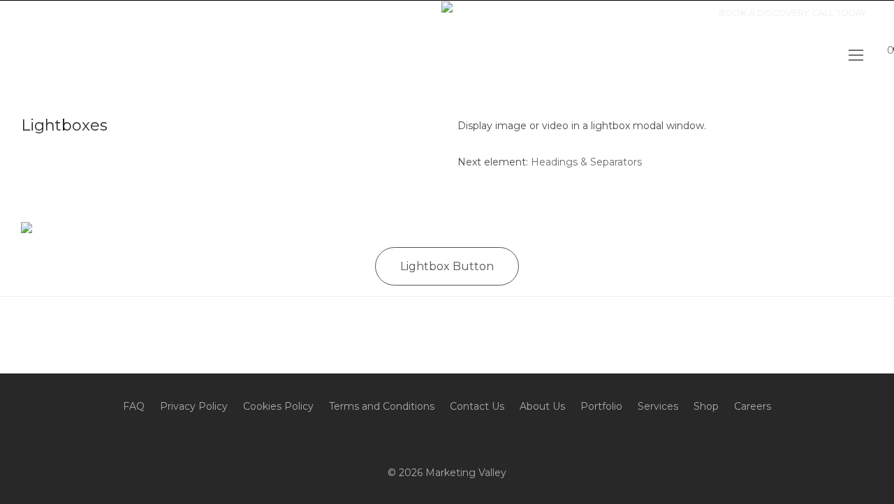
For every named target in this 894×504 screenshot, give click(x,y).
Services (658, 406)
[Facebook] (38, 13)
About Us (542, 406)
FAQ (134, 406)
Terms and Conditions (381, 406)
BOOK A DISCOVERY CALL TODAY (793, 13)
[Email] (20, 13)
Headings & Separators (586, 162)
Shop (706, 406)
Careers (752, 406)
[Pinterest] (55, 13)
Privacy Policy (194, 406)
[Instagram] (3, 13)
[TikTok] (73, 13)
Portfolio (601, 406)
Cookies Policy (278, 406)
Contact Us (477, 406)
